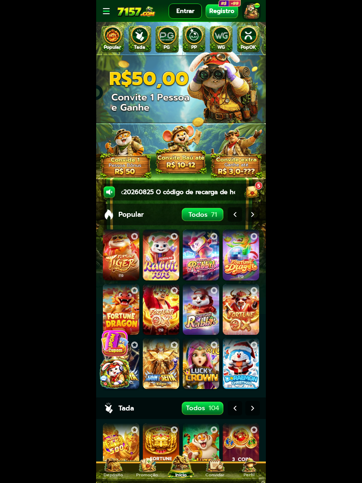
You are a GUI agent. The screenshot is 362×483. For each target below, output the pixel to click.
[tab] (112, 39)
